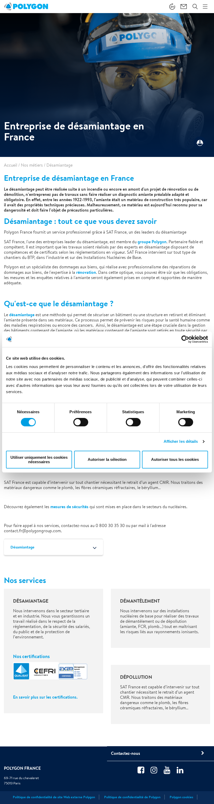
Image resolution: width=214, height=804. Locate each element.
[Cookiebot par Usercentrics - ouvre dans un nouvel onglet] (185, 339)
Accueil (10, 165)
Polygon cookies (181, 797)
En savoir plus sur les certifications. (46, 697)
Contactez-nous (125, 753)
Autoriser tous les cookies (175, 459)
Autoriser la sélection (107, 459)
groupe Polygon (152, 242)
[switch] (80, 426)
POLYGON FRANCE (22, 768)
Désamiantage (22, 547)
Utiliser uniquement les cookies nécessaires (39, 459)
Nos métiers (32, 165)
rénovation (86, 272)
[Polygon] (26, 6)
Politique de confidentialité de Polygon (132, 797)
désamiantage (21, 315)
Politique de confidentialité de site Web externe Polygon (54, 797)
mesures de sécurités (69, 506)
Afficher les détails (181, 441)
